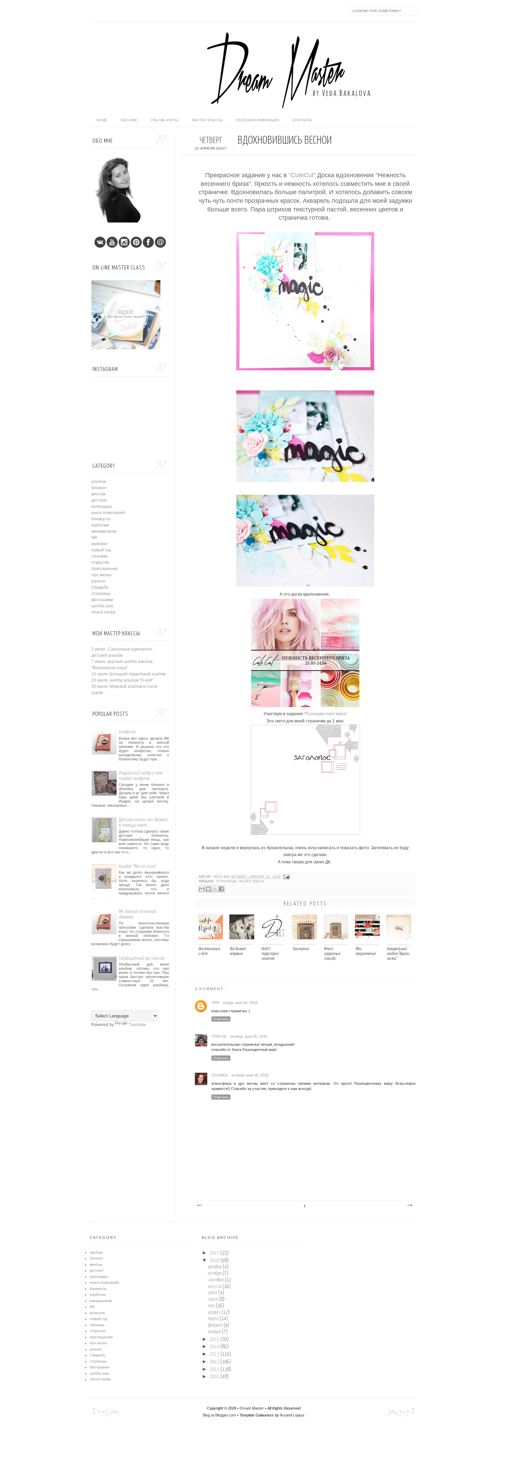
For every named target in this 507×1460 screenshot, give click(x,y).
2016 (214, 1260)
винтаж (98, 494)
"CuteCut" (301, 175)
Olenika (219, 1075)
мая (211, 1305)
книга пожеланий (108, 512)
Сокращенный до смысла (142, 958)
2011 (214, 1369)
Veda (219, 877)
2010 (214, 1376)
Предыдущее (409, 1205)
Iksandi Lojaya (292, 1415)
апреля (214, 1312)
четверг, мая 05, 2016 (248, 1036)
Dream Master (252, 1408)
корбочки (100, 525)
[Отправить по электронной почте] (201, 888)
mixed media (252, 881)
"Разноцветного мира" (325, 713)
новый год (101, 550)
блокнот (99, 487)
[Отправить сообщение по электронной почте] (286, 877)
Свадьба (99, 587)
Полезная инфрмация (257, 120)
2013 (214, 1354)
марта (213, 1318)
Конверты (101, 518)
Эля (215, 1003)
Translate (137, 1024)
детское (99, 500)
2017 (214, 1253)
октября (214, 1273)
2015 (214, 1339)
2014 (214, 1346)
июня (213, 1299)
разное (98, 581)
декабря (215, 1266)
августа (214, 1286)
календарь (101, 506)
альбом (98, 481)
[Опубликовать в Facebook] (221, 888)
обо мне (129, 120)
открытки (100, 562)
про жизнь (101, 574)
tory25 (218, 1036)
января (214, 1331)
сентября (216, 1280)
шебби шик (102, 606)
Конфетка (127, 731)
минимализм (103, 531)
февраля (215, 1325)
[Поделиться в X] (214, 888)
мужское (99, 543)
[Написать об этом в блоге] (208, 888)
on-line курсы (164, 120)
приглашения (104, 568)
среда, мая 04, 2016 (240, 1003)
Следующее (199, 1205)
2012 (214, 1361)
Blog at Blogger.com (219, 1415)
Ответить (221, 1019)
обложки (99, 556)
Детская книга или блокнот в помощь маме (143, 822)
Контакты (302, 120)
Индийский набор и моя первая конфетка (140, 775)
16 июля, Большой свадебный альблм (128, 674)
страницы (226, 881)
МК (94, 537)
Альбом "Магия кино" (137, 866)
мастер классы (207, 120)
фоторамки (102, 599)
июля (212, 1292)
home (102, 120)
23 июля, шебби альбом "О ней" (122, 680)
